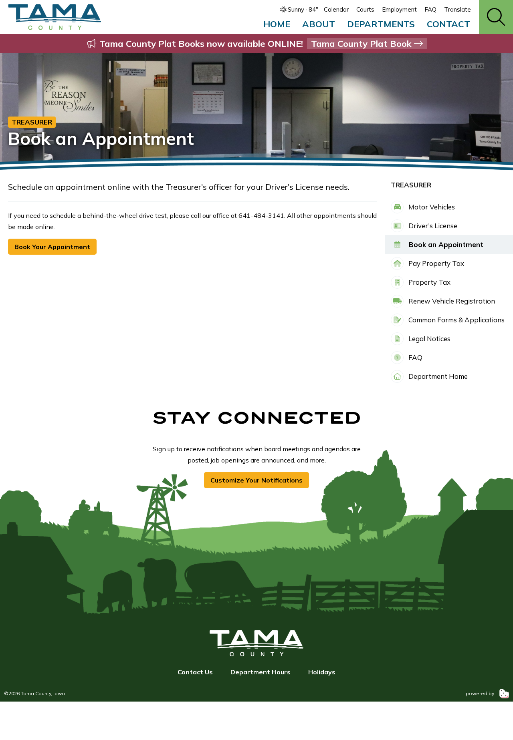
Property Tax (428, 282)
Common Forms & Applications (456, 320)
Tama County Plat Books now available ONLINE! (255, 43)
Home (276, 24)
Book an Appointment (445, 244)
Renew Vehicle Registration (451, 301)
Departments (381, 24)
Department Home (437, 376)
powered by (480, 693)
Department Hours (260, 672)
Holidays (321, 672)
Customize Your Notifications (256, 480)
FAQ (430, 9)
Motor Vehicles (431, 207)
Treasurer (32, 122)
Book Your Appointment (52, 247)
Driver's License (432, 225)
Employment (399, 9)
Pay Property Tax (435, 263)
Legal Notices (428, 338)
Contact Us (195, 672)
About (318, 24)
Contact (448, 24)
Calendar (336, 9)
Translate (457, 9)
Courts (365, 9)
